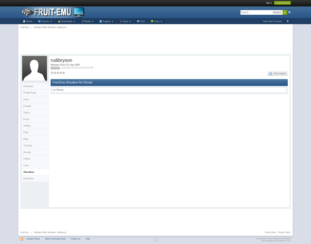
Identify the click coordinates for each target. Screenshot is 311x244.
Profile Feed (29, 92)
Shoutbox (28, 172)
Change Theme (33, 239)
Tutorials (27, 145)
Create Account (282, 3)
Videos (27, 158)
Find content (279, 73)
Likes (26, 99)
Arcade (27, 152)
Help (88, 239)
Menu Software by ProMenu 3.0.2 (276, 241)
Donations (28, 178)
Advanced (289, 12)
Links (26, 165)
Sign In (269, 3)
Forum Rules (270, 232)
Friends (27, 106)
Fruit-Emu (24, 232)
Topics (26, 112)
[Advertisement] (155, 43)
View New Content (272, 21)
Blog (25, 139)
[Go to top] (155, 240)
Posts (26, 119)
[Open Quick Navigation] (287, 21)
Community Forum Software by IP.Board (273, 239)
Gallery (27, 125)
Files (25, 132)
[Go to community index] (52, 12)
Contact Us (75, 239)
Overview (28, 86)
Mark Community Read (55, 239)
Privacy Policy (284, 232)
